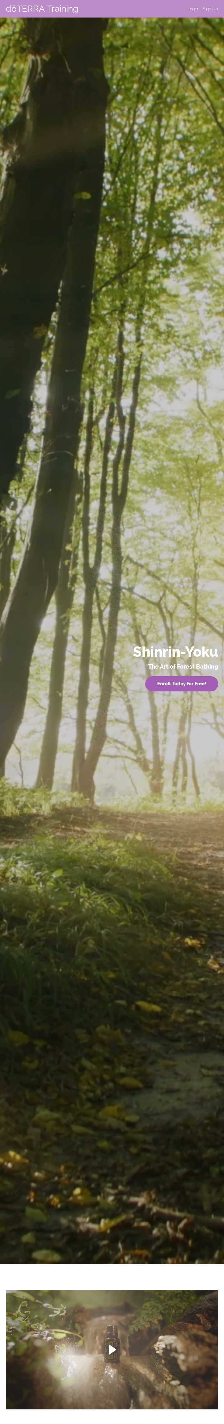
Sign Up (210, 8)
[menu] (200, 9)
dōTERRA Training (42, 8)
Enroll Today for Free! (181, 683)
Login (193, 8)
